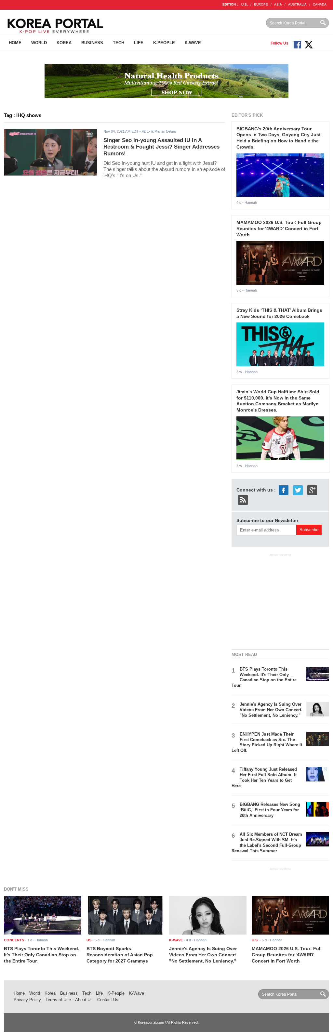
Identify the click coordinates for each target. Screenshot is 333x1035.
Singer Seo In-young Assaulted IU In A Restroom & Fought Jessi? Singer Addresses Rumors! (161, 147)
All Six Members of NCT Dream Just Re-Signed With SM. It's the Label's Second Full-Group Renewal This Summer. (267, 842)
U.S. (244, 4)
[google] (312, 489)
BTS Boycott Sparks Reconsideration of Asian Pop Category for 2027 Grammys (120, 954)
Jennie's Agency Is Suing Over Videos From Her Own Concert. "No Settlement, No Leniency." (271, 710)
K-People (164, 42)
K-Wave (193, 42)
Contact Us (107, 999)
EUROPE (261, 4)
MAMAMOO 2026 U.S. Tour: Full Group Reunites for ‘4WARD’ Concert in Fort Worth (279, 228)
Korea (64, 42)
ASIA (278, 4)
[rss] (242, 499)
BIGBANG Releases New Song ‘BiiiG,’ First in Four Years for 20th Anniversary (270, 810)
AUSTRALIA (297, 4)
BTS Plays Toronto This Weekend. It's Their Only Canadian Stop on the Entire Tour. (264, 677)
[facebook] (283, 489)
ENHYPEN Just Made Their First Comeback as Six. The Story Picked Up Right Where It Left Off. (267, 742)
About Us (84, 999)
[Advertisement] (280, 600)
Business (92, 42)
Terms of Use (58, 999)
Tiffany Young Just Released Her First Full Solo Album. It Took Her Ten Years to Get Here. (264, 777)
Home (15, 42)
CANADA (319, 4)
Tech (118, 42)
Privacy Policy (27, 999)
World (39, 42)
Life (138, 42)
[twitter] (297, 489)
